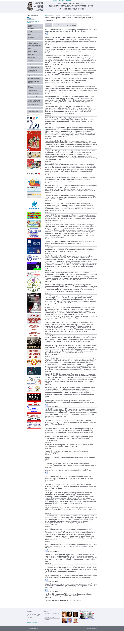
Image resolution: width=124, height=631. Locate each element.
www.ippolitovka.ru (34, 628)
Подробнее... (48, 44)
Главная (46, 15)
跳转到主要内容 (57, 0)
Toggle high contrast (66, 0)
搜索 (28, 113)
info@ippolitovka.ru (32, 622)
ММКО (46, 622)
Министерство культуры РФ (52, 613)
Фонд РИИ (47, 619)
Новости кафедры (48, 24)
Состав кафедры (65, 24)
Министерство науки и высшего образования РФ (51, 616)
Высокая (37, 21)
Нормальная (30, 22)
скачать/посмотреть (53, 35)
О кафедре (57, 24)
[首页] (36, 6)
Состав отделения (73, 24)
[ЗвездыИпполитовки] (67, 611)
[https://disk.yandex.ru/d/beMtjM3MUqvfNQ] (75, 331)
